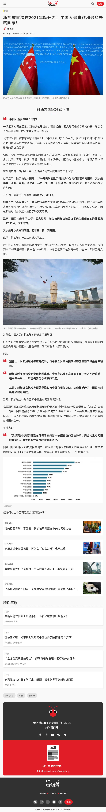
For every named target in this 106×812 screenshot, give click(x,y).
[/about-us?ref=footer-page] (58, 734)
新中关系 (9, 695)
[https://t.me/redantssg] (64, 734)
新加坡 (32, 695)
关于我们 (43, 793)
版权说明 (63, 793)
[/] (53, 3)
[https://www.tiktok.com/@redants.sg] (40, 734)
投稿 (100, 3)
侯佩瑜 (10, 28)
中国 (21, 695)
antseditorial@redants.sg (57, 771)
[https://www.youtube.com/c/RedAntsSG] (52, 734)
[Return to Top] (100, 807)
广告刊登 (53, 793)
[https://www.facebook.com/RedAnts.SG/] (46, 734)
